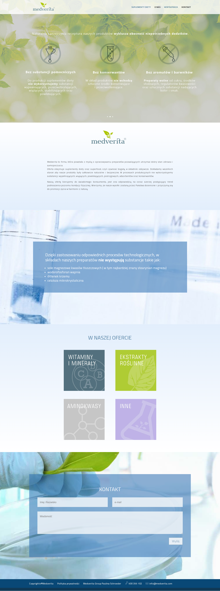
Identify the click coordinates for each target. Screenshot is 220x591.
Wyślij (175, 541)
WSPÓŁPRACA (171, 7)
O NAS (157, 7)
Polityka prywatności (68, 583)
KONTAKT (186, 7)
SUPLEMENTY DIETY (141, 7)
